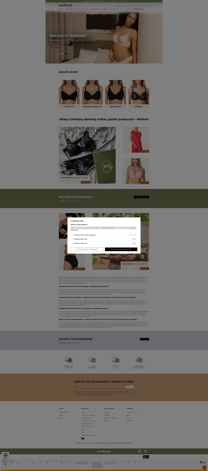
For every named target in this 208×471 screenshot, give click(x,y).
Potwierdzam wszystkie (121, 249)
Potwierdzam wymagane (87, 249)
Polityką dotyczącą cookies (107, 227)
